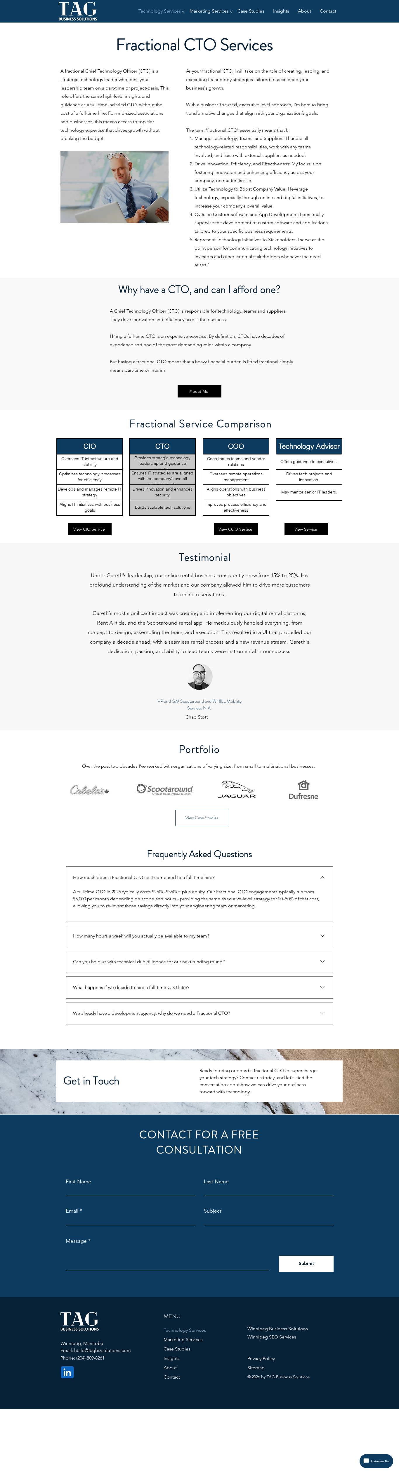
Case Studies (177, 1349)
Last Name (216, 1181)
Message (76, 1241)
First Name (78, 1181)
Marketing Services (183, 1339)
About (170, 1367)
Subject (212, 1211)
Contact (172, 1377)
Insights (172, 1358)
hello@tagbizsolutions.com (102, 1350)
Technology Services (185, 1330)
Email (72, 1211)
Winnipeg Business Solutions (277, 1328)
